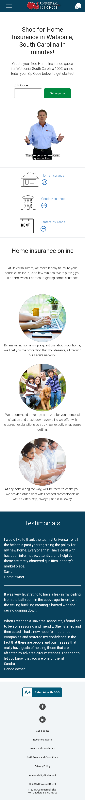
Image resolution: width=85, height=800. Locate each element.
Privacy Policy (42, 766)
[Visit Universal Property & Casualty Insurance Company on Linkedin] (42, 719)
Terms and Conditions (42, 748)
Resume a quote (42, 739)
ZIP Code (21, 85)
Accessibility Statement (42, 775)
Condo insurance (53, 199)
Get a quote (42, 730)
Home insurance (53, 175)
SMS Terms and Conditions (42, 757)
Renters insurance (53, 222)
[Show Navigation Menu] (9, 6)
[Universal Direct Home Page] (44, 6)
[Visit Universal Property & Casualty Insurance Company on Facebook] (42, 707)
